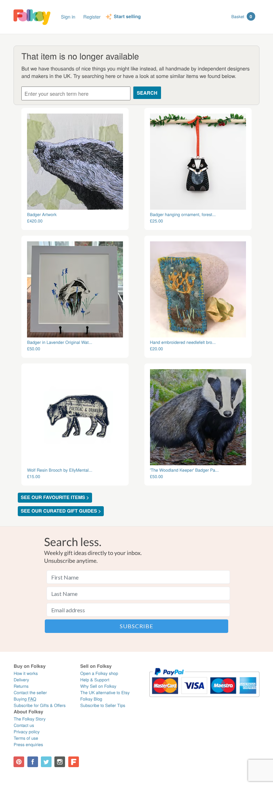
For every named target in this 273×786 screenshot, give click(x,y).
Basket (241, 16)
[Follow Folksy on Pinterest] (19, 761)
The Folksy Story (30, 719)
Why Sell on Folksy (98, 686)
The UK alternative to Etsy (105, 693)
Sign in (68, 16)
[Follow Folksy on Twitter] (46, 761)
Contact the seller (30, 693)
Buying (25, 699)
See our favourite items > (55, 497)
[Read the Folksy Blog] (73, 761)
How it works (26, 673)
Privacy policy (26, 732)
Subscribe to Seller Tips (102, 705)
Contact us (24, 725)
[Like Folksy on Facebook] (32, 761)
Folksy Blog (91, 699)
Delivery (21, 680)
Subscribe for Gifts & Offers (39, 705)
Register (92, 16)
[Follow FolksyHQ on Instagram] (59, 761)
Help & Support (94, 680)
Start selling (127, 17)
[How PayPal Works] (204, 700)
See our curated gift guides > (61, 511)
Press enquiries (28, 745)
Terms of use (26, 738)
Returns (21, 686)
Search (147, 92)
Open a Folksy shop (99, 673)
